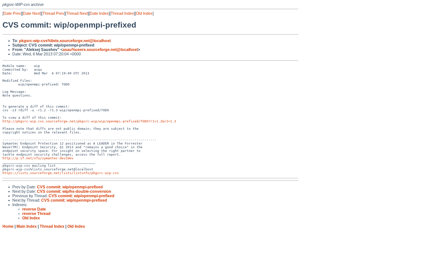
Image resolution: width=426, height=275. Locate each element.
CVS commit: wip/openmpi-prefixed (70, 187)
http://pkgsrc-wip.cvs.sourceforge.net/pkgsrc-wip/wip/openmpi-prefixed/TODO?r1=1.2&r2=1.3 (89, 121)
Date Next (31, 13)
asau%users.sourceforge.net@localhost (100, 50)
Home (8, 226)
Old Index (144, 13)
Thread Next (77, 13)
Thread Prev (53, 13)
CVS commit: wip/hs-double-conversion (74, 191)
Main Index (27, 226)
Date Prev (12, 13)
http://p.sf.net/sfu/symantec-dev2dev (37, 158)
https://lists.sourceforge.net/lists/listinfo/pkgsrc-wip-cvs (60, 173)
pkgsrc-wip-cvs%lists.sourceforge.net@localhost (65, 41)
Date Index (99, 13)
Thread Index (122, 13)
